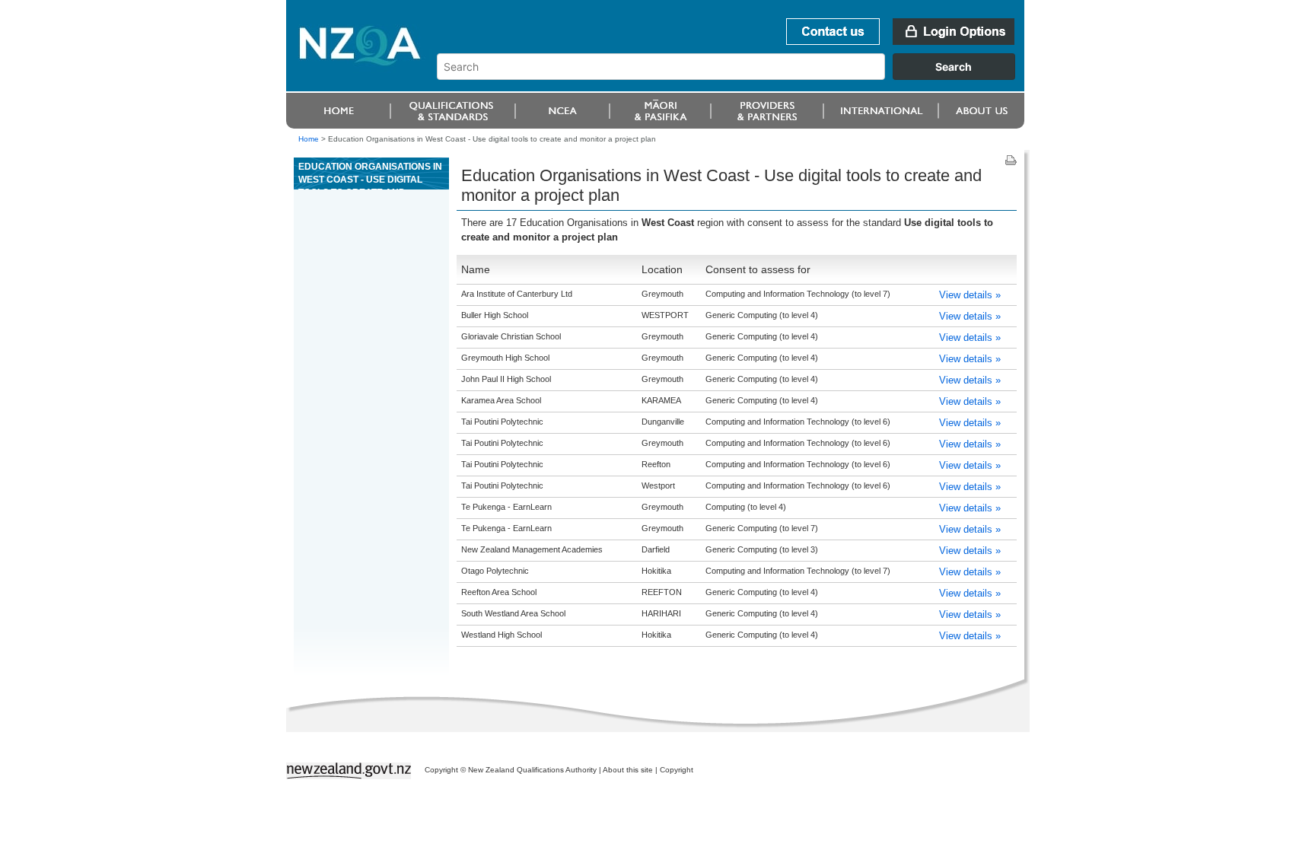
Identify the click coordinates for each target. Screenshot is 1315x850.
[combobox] (733, 76)
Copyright (676, 770)
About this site (628, 770)
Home (308, 139)
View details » (970, 295)
